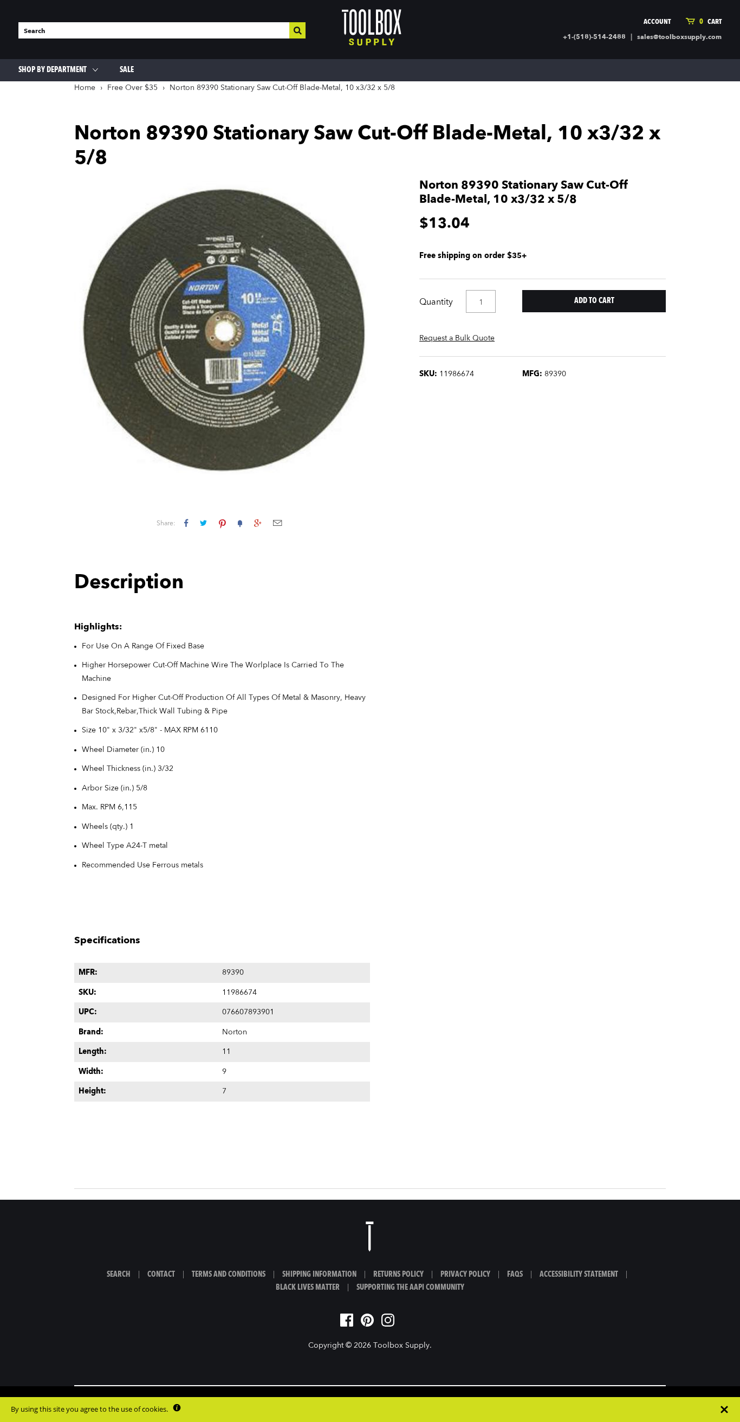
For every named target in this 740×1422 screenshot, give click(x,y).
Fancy (240, 522)
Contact (161, 1274)
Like (186, 522)
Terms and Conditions (228, 1274)
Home (84, 88)
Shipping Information (319, 1274)
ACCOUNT (657, 21)
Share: (166, 523)
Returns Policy (398, 1274)
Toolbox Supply (401, 1345)
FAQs (515, 1274)
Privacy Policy (465, 1274)
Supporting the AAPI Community (410, 1287)
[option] (222, 327)
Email (277, 522)
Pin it (222, 522)
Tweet (203, 522)
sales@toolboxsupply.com (679, 37)
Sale (127, 70)
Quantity (436, 302)
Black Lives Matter (308, 1287)
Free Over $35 (132, 88)
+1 (257, 522)
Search (119, 1274)
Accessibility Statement (579, 1274)
